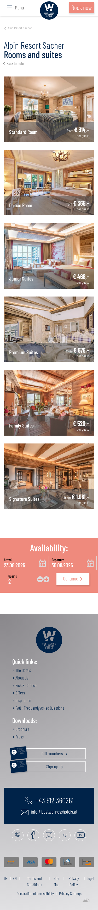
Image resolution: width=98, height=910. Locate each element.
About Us (21, 677)
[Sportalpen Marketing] (86, 900)
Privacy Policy (74, 881)
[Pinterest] (18, 835)
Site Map (56, 881)
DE (6, 878)
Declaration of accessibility (35, 893)
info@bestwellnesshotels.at (53, 811)
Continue (70, 578)
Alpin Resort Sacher (20, 28)
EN (15, 878)
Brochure (22, 729)
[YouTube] (80, 835)
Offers (20, 692)
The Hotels (23, 670)
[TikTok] (65, 835)
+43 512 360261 (53, 800)
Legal (90, 878)
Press (19, 736)
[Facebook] (33, 835)
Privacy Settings (70, 893)
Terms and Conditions (34, 881)
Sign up (38, 765)
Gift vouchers (40, 752)
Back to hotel (16, 63)
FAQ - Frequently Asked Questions (39, 707)
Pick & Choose (26, 685)
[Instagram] (49, 835)
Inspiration (23, 700)
